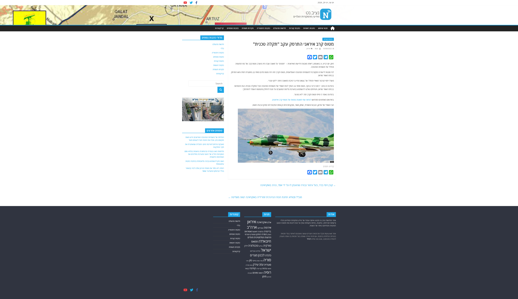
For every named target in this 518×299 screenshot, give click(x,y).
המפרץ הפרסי (250, 234)
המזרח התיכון (261, 234)
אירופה (267, 227)
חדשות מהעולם (279, 28)
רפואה (260, 273)
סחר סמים (259, 261)
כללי (222, 48)
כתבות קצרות (294, 28)
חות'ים (250, 237)
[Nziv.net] (332, 28)
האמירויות (249, 231)
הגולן (269, 234)
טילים (261, 246)
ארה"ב (252, 227)
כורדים (258, 251)
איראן (308, 48)
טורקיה (267, 245)
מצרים (254, 255)
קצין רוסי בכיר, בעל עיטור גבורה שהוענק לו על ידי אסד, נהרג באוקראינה (298, 185)
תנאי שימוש (323, 28)
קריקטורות (219, 28)
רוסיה (267, 272)
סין (250, 260)
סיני (247, 261)
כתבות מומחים (232, 28)
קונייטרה (259, 269)
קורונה (252, 268)
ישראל (266, 250)
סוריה (267, 259)
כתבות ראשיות (309, 28)
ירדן (246, 245)
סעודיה (267, 264)
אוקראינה (262, 222)
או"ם (269, 222)
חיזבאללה (264, 241)
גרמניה (260, 231)
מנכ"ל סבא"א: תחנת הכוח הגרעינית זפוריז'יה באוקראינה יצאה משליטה (265, 197)
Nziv (316, 48)
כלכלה (268, 255)
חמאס (254, 241)
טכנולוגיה (253, 245)
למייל (309, 239)
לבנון (261, 255)
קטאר (247, 268)
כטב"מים (253, 251)
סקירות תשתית (248, 28)
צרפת (264, 268)
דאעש (255, 231)
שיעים (255, 272)
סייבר (254, 261)
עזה (261, 264)
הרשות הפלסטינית (262, 237)
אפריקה (260, 228)
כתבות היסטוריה (263, 28)
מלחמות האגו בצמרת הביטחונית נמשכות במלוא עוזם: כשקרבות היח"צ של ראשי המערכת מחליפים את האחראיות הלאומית (204, 154)
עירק (255, 264)
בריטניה (267, 231)
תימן (264, 276)
